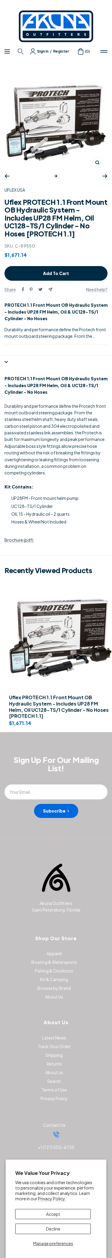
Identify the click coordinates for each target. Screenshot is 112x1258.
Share (10, 289)
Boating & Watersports (54, 962)
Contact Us (54, 1125)
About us (54, 1072)
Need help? (97, 289)
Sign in (42, 51)
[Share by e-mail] (50, 289)
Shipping (54, 1055)
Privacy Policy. (52, 1198)
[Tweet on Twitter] (40, 289)
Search (54, 1081)
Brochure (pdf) (18, 540)
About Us (54, 996)
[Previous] (7, 176)
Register (61, 51)
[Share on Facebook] (23, 289)
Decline (53, 1228)
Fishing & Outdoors (54, 970)
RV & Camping (54, 979)
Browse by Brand (54, 988)
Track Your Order (54, 1046)
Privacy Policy (54, 1098)
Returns (54, 1063)
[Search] (21, 51)
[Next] (105, 176)
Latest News (54, 1037)
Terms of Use (54, 1089)
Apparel (54, 953)
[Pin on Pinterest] (31, 289)
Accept (53, 1214)
